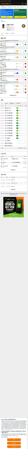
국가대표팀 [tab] (18, 103)
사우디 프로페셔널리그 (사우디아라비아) (10, 40)
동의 (14, 439)
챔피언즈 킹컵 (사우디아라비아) (8, 47)
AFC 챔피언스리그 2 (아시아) (8, 75)
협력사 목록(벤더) (4, 437)
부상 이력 (12, 33)
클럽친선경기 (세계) (6, 59)
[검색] (23, 4)
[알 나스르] (23, 27)
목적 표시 (14, 446)
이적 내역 (7, 33)
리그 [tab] (2, 103)
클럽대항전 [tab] (12, 103)
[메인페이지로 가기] (7, 4)
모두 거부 (14, 443)
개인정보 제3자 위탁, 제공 (8, 429)
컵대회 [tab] (6, 103)
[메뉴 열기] (25, 4)
